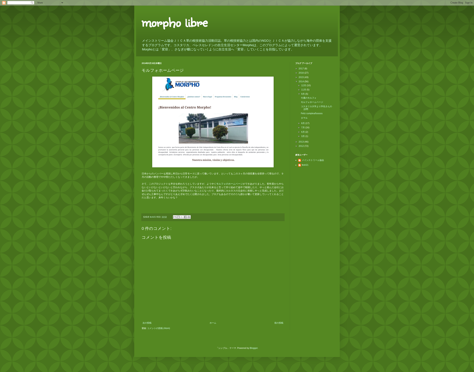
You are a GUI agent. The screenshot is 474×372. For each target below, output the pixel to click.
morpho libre (175, 21)
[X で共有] (182, 217)
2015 (301, 77)
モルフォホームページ (312, 102)
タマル (304, 118)
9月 (303, 94)
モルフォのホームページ (229, 183)
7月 (303, 127)
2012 (301, 146)
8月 (303, 123)
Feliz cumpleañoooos (312, 113)
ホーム (213, 323)
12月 (304, 85)
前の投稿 (278, 323)
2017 (301, 68)
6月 (303, 132)
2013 (301, 141)
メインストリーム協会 (313, 160)
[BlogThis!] (178, 217)
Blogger (254, 348)
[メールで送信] (175, 217)
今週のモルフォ (308, 98)
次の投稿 (147, 323)
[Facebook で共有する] (185, 217)
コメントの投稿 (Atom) (158, 328)
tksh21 (305, 165)
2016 (301, 73)
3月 (303, 136)
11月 (304, 89)
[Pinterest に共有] (189, 217)
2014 (301, 81)
